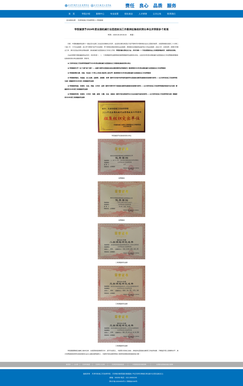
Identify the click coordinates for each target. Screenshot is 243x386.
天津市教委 (86, 364)
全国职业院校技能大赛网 (164, 364)
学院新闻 (100, 20)
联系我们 (171, 14)
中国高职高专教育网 (139, 364)
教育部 (68, 364)
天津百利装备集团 (118, 364)
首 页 (72, 14)
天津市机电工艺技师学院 (86, 20)
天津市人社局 (100, 364)
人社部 (76, 364)
